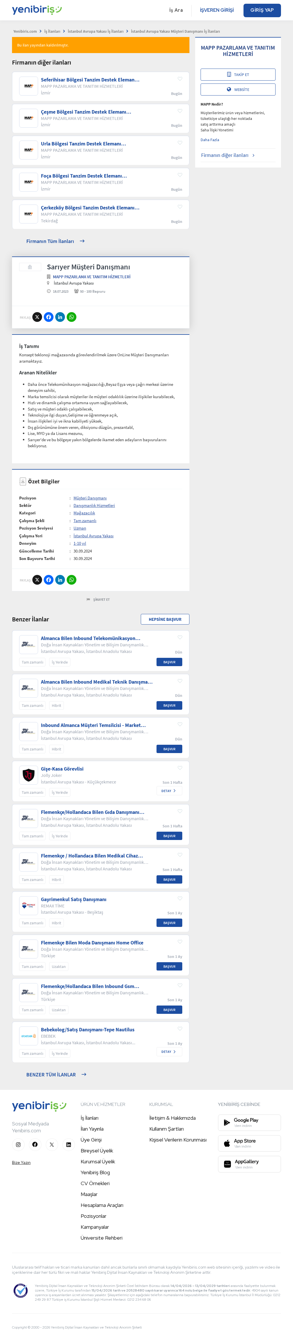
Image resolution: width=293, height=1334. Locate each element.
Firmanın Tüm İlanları (50, 241)
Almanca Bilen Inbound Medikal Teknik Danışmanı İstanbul (96, 682)
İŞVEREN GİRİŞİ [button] (217, 10)
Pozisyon (27, 498)
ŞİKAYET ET (101, 599)
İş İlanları (89, 1118)
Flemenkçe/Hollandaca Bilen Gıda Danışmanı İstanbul (90, 812)
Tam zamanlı (85, 520)
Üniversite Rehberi (101, 1237)
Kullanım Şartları (166, 1128)
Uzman (80, 528)
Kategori (27, 513)
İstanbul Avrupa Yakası (94, 535)
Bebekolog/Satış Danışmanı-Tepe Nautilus (87, 1029)
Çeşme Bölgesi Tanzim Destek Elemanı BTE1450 (83, 112)
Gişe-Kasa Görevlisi (62, 769)
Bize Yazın (21, 1162)
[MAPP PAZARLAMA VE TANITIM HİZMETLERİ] (30, 267)
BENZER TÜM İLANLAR (51, 1074)
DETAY (166, 791)
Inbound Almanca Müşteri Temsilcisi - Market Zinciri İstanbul (91, 725)
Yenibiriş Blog (95, 1172)
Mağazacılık (84, 513)
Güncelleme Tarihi (36, 551)
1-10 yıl (80, 543)
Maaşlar (89, 1194)
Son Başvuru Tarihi (37, 558)
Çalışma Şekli (31, 520)
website (241, 89)
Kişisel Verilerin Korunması (178, 1139)
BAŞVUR (169, 662)
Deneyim (27, 543)
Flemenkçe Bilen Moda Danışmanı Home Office (92, 943)
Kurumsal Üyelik (98, 1161)
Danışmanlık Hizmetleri (94, 505)
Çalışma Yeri (30, 535)
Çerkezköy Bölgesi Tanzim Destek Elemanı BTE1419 (87, 208)
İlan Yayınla (92, 1128)
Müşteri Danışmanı (90, 498)
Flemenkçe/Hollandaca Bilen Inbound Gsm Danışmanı (87, 986)
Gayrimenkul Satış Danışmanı (73, 899)
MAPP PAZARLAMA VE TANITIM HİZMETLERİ (91, 276)
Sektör (25, 505)
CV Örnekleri (95, 1183)
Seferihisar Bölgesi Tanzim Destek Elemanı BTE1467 (88, 80)
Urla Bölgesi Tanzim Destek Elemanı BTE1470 (81, 144)
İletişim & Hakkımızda (172, 1118)
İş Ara (176, 10)
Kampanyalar (95, 1227)
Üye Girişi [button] (91, 1139)
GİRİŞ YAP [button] (262, 10)
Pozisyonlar (93, 1216)
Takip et (241, 74)
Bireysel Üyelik (97, 1150)
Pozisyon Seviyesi (36, 528)
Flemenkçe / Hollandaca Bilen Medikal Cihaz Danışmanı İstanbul (89, 856)
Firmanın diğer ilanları (224, 155)
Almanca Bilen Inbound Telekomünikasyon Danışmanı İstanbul (88, 638)
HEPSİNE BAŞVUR (165, 619)
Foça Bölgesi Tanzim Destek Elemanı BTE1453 (81, 176)
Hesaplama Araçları (102, 1205)
